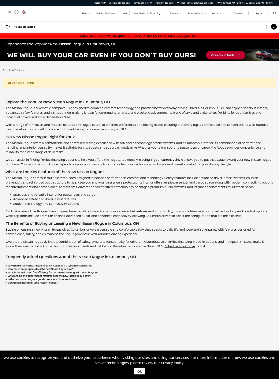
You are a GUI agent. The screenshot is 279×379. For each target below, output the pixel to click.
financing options (64, 160)
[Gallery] (139, 55)
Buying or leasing (18, 229)
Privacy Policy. (172, 362)
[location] (178, 3)
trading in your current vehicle (161, 160)
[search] (274, 13)
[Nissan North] (17, 13)
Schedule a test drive (180, 246)
